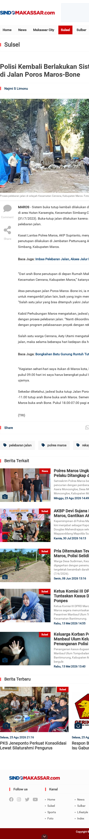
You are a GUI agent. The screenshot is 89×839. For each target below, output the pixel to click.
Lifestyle (82, 812)
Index (80, 818)
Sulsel (65, 30)
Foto (50, 818)
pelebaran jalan (20, 445)
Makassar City (43, 30)
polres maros (56, 445)
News (22, 30)
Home (7, 30)
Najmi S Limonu (16, 88)
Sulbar (81, 30)
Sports (51, 812)
